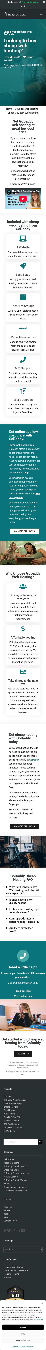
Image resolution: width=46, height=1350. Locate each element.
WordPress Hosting (13, 1103)
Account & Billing (11, 1163)
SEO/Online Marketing (14, 1127)
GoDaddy (34, 759)
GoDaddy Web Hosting (26, 108)
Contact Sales (10, 1221)
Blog (6, 1217)
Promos (7, 1277)
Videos (7, 1184)
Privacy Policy (38, 1319)
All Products (9, 1131)
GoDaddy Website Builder (15, 1100)
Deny (23, 1334)
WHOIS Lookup (11, 1177)
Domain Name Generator (15, 1190)
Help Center (9, 1159)
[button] (42, 1303)
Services (8, 1210)
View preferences (23, 1340)
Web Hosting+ (10, 1110)
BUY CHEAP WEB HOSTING (24, 531)
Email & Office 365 (12, 1117)
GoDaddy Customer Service (16, 1173)
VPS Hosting (9, 1114)
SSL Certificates (11, 1124)
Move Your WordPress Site (16, 1270)
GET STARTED (23, 1054)
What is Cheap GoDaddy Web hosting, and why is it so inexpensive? (22, 890)
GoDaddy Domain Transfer (16, 1180)
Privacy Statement (27, 1346)
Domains (8, 1096)
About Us (8, 1207)
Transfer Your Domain (14, 1267)
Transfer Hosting (11, 1274)
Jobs (6, 1214)
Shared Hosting (11, 1107)
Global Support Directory (15, 1187)
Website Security (11, 1121)
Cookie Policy (16, 1346)
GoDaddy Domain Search (15, 1166)
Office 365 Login (11, 1170)
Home (9, 108)
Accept (23, 1327)
